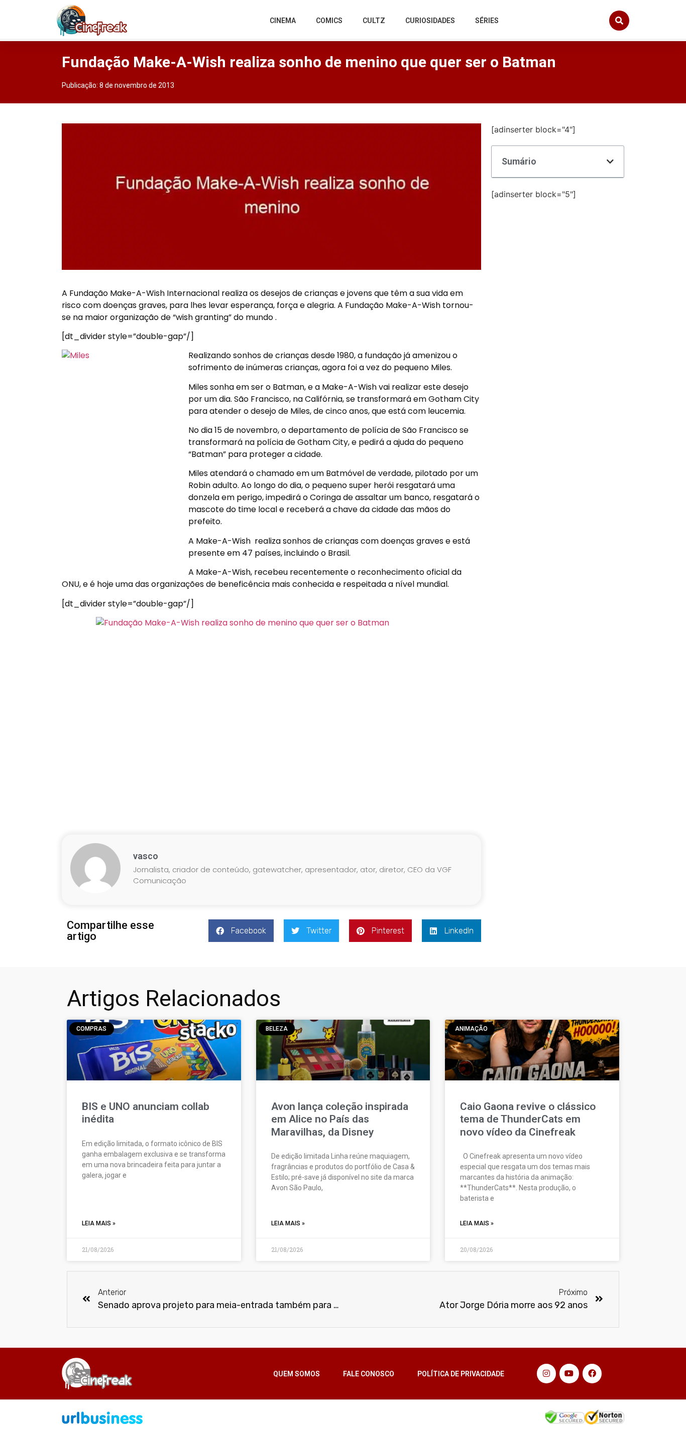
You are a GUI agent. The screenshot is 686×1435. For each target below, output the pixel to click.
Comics (329, 21)
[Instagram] (546, 1373)
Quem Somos (296, 1374)
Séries (487, 21)
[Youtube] (569, 1373)
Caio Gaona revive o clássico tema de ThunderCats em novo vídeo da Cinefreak (528, 1119)
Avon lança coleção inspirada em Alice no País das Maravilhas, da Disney (339, 1119)
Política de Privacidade (460, 1374)
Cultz (374, 21)
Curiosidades (430, 21)
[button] (619, 21)
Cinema (283, 21)
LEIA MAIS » (99, 1223)
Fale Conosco (368, 1374)
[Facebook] (592, 1373)
